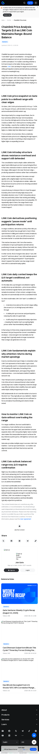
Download (33, 749)
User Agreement (25, 519)
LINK (9, 66)
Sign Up (30, 3)
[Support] (34, 742)
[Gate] (3, 2)
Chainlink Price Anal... (20, 20)
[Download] (34, 735)
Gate (3, 20)
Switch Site (7, 15)
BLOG (9, 20)
